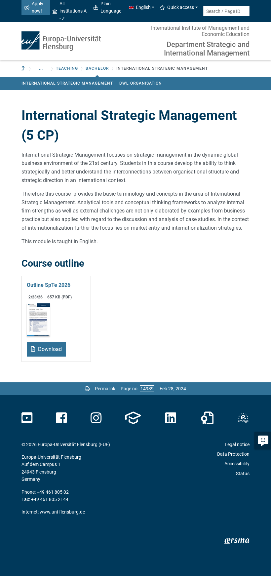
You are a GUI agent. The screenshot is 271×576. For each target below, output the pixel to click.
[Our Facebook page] (61, 418)
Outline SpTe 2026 (48, 285)
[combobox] (226, 11)
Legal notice (237, 444)
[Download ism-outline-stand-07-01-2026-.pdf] (38, 319)
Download (49, 349)
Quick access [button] (180, 7)
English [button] (143, 7)
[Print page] (87, 388)
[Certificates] (207, 418)
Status (243, 473)
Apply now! (37, 7)
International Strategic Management (67, 83)
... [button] (41, 68)
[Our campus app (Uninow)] (133, 418)
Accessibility (237, 463)
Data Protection (233, 454)
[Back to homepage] (61, 41)
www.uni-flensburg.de (62, 512)
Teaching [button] (67, 68)
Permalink (105, 388)
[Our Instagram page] (96, 418)
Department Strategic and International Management (207, 48)
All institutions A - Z (73, 11)
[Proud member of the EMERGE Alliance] (243, 418)
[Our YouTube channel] (26, 418)
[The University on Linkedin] (171, 418)
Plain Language (110, 7)
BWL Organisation (140, 83)
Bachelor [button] (97, 68)
